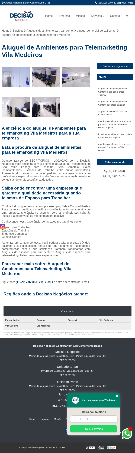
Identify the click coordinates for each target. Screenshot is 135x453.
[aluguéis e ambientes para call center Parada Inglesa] (46, 77)
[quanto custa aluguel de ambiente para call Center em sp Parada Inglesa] (76, 77)
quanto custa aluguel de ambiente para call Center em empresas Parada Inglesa (114, 124)
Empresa (64, 15)
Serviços (96, 15)
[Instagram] (2, 226)
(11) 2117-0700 (105, 2)
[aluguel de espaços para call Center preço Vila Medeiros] (16, 77)
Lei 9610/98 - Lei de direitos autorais (79, 334)
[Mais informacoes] (127, 15)
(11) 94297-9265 (124, 2)
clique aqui (46, 282)
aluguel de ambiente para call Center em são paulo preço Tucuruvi (112, 91)
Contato (115, 15)
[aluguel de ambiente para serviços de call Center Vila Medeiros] (16, 107)
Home (49, 15)
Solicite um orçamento (115, 66)
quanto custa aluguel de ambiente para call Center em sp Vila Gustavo (114, 147)
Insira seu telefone (94, 411)
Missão (80, 15)
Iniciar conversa (94, 428)
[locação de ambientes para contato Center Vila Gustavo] (46, 107)
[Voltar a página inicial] (21, 15)
